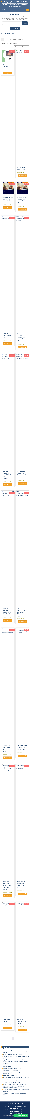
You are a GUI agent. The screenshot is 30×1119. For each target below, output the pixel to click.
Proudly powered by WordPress (11, 1115)
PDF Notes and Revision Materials (15, 1103)
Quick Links (5, 9)
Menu (16, 28)
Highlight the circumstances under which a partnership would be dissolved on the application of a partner (15, 1061)
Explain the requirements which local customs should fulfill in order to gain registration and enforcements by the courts (14, 1086)
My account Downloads (15, 1108)
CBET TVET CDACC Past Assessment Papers (15, 1106)
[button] (20, 1115)
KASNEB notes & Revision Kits (15, 1111)
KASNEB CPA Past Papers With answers (13, 1054)
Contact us (22, 1109)
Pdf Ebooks (15, 14)
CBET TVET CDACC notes (15, 1105)
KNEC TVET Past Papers (11, 1109)
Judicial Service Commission (10, 1075)
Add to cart (7, 73)
